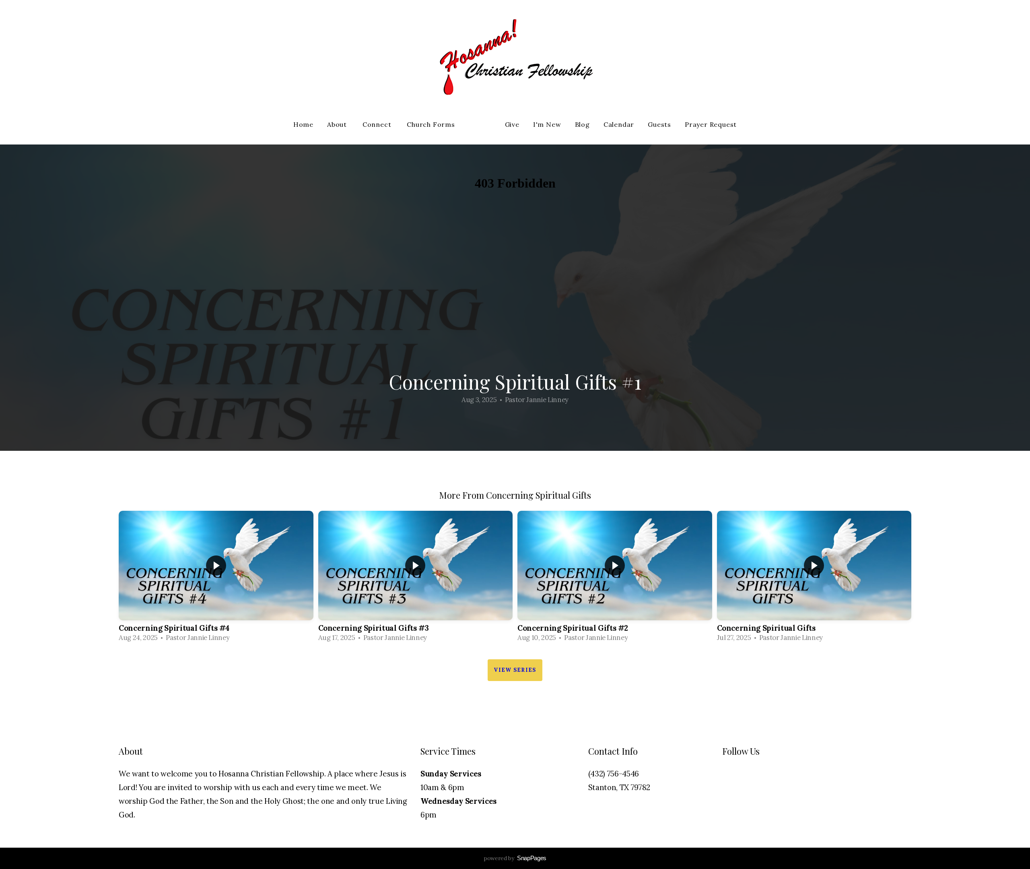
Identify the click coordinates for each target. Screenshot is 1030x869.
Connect (378, 124)
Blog (582, 124)
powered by (515, 858)
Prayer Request (711, 124)
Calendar (619, 124)
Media (481, 124)
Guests (659, 124)
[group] (216, 579)
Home (303, 124)
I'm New (547, 124)
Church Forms (432, 124)
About (338, 124)
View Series (515, 670)
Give (512, 124)
